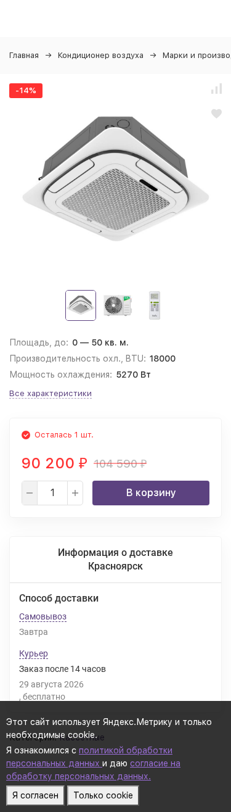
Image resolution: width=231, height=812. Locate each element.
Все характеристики (50, 393)
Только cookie (103, 795)
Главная (24, 55)
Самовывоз (43, 616)
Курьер (33, 653)
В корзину (151, 493)
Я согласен (35, 795)
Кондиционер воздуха (101, 55)
